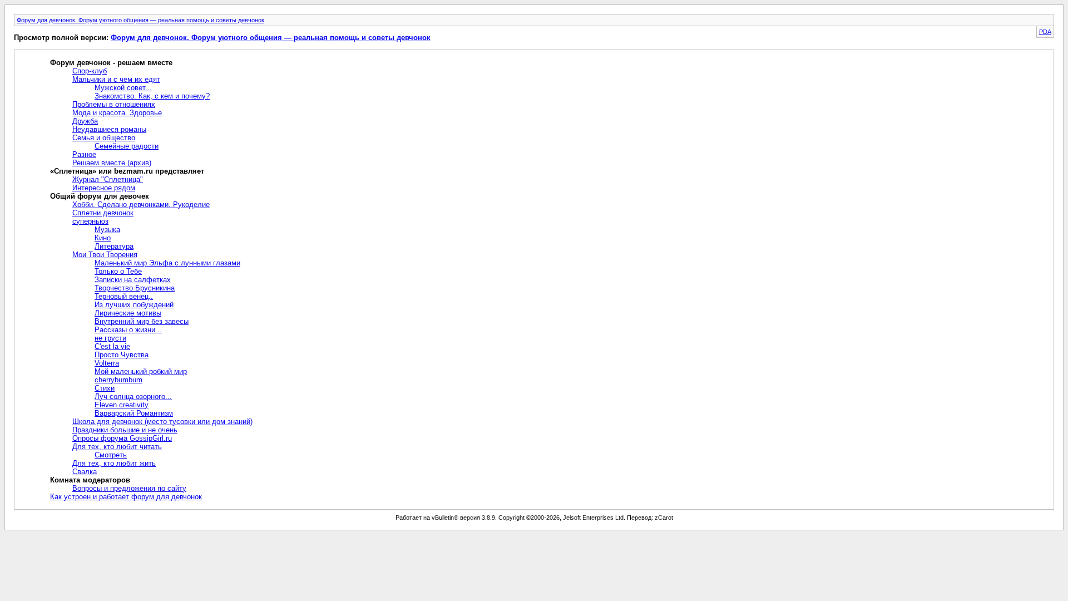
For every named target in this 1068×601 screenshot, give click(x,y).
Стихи (105, 388)
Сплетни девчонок (103, 213)
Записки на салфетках (133, 279)
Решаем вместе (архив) (111, 163)
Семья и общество (103, 138)
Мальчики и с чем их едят (116, 79)
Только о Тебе (118, 271)
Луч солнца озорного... (133, 396)
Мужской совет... (123, 87)
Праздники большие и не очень (124, 430)
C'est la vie (112, 346)
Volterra (107, 363)
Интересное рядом (103, 188)
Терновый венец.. (124, 296)
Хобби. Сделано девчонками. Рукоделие (141, 204)
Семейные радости (127, 146)
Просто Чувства (122, 355)
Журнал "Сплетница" (107, 179)
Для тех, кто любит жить (114, 463)
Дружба (85, 121)
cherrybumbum (118, 380)
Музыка (107, 229)
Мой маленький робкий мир (141, 371)
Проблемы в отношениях (113, 104)
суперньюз (90, 221)
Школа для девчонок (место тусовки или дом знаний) (162, 421)
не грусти (110, 338)
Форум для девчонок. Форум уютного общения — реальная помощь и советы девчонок (140, 20)
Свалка (84, 471)
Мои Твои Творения (104, 254)
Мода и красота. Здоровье (117, 113)
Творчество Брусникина (135, 288)
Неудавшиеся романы (109, 129)
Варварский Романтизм (134, 413)
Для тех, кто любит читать (117, 446)
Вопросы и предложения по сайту (129, 488)
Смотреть (111, 455)
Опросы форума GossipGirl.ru (122, 438)
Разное (84, 154)
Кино (103, 238)
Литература (114, 246)
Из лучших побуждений (134, 304)
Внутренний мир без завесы (142, 321)
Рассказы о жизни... (128, 330)
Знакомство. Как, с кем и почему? (152, 96)
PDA (1045, 31)
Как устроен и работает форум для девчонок (126, 496)
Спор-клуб (89, 71)
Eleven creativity (122, 405)
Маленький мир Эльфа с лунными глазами (167, 263)
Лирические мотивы (128, 313)
